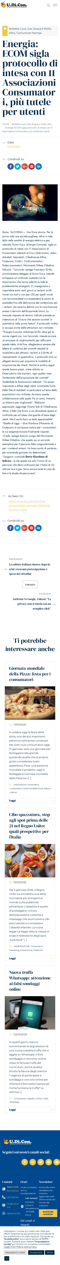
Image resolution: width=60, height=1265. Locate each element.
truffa (45, 1098)
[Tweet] (17, 166)
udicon (13, 792)
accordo (22, 501)
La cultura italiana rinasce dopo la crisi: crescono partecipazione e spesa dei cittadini (29, 569)
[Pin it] (31, 166)
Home (5, 124)
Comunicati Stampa (29, 32)
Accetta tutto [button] (36, 1252)
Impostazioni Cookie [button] (15, 1252)
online (38, 1098)
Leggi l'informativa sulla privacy (20, 1247)
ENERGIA (44, 505)
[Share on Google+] (24, 166)
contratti (31, 505)
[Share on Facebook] (10, 166)
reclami (13, 509)
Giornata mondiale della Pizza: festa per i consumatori (30, 673)
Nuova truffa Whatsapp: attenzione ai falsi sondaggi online (30, 980)
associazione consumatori (26, 784)
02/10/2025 (20, 1034)
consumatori (17, 505)
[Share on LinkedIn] (38, 166)
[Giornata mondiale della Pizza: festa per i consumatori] (30, 702)
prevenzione (26, 950)
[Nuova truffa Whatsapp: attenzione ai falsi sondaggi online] (30, 1012)
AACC (12, 501)
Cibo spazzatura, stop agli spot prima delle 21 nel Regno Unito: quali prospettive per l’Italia (29, 826)
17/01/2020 (20, 724)
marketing (14, 950)
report (47, 788)
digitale (31, 1098)
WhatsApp (14, 1102)
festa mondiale (30, 788)
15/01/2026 (20, 882)
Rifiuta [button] (50, 1252)
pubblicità (38, 950)
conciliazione (36, 501)
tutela (23, 509)
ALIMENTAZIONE (21, 946)
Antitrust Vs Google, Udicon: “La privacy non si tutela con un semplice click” (32, 603)
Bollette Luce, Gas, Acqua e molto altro (32, 124)
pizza (40, 788)
